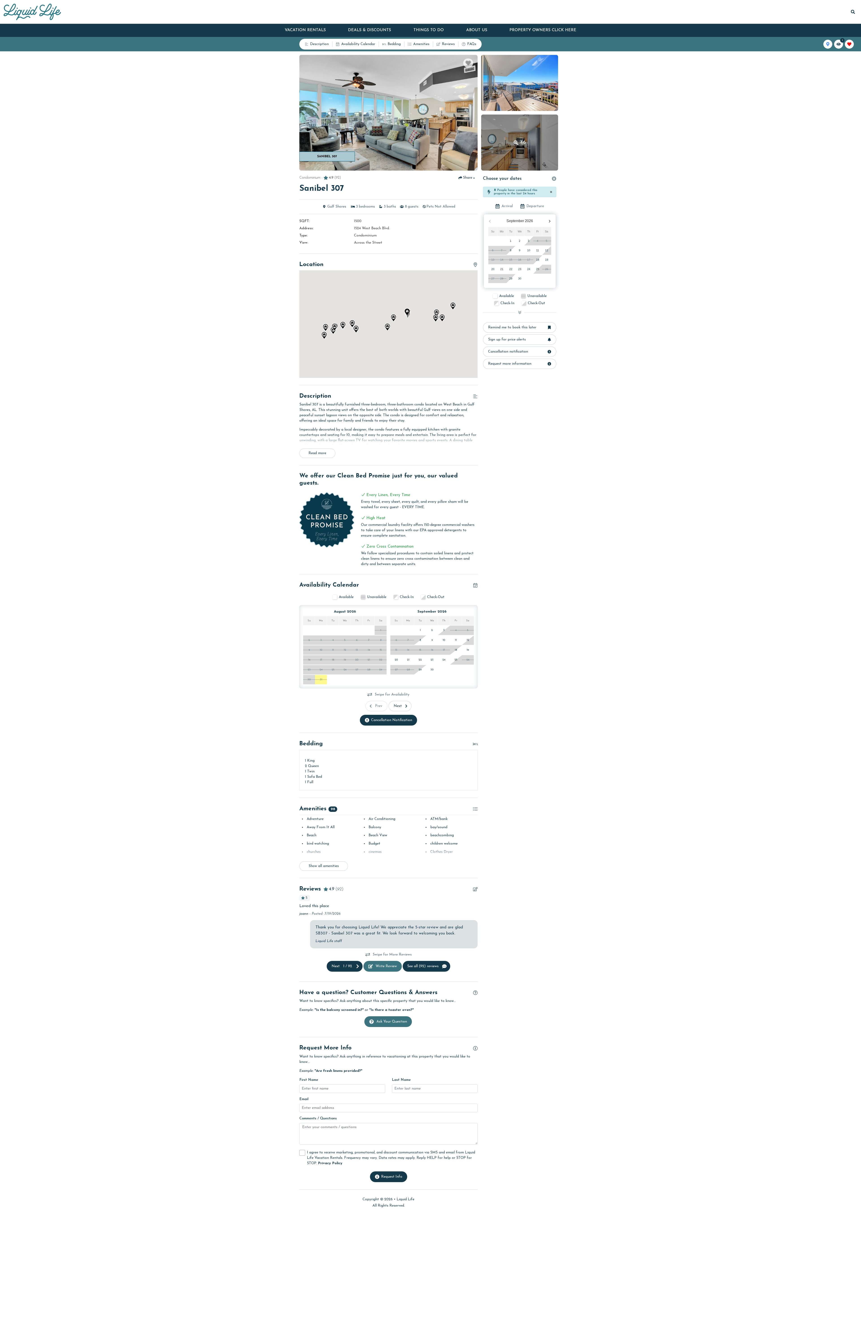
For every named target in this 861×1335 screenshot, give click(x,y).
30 (519, 278)
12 (546, 250)
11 (537, 250)
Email (304, 1099)
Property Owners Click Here (542, 30)
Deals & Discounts (369, 30)
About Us (476, 30)
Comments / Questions (318, 1118)
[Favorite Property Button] (468, 63)
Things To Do (428, 30)
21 (501, 269)
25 (537, 269)
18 (537, 259)
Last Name (401, 1080)
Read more (317, 453)
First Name (308, 1080)
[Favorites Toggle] (849, 44)
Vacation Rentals (305, 30)
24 (528, 269)
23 (519, 269)
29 (510, 278)
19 (546, 259)
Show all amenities (324, 866)
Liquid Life (405, 1199)
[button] (436, 312)
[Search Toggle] (852, 11)
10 (528, 250)
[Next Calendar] (549, 221)
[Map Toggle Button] (827, 44)
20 (492, 269)
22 (510, 269)
